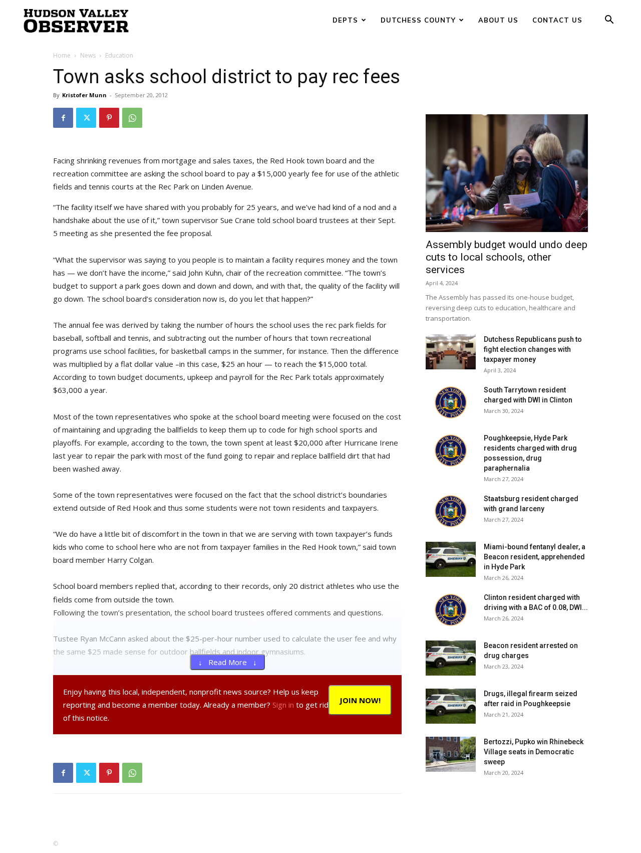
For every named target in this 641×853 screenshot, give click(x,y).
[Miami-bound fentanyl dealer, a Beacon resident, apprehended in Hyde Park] (451, 559)
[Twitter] (86, 118)
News (88, 55)
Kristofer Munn (84, 95)
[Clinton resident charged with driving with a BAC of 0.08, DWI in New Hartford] (451, 609)
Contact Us (557, 20)
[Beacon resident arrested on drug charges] (451, 658)
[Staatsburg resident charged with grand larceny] (451, 511)
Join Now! (360, 700)
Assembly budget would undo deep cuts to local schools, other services (506, 257)
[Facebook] (63, 118)
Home (62, 55)
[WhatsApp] (132, 118)
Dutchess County (418, 20)
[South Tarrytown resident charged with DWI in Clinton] (451, 402)
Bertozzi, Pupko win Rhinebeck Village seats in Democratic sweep (533, 752)
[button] (609, 21)
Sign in (283, 705)
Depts (345, 20)
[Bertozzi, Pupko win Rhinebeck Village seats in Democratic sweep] (451, 754)
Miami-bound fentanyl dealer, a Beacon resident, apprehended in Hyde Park (534, 557)
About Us (498, 20)
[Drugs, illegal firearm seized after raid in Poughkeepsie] (451, 706)
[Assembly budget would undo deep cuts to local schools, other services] (507, 173)
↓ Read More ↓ (227, 662)
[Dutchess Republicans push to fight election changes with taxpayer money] (451, 351)
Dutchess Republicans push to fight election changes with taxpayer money (533, 349)
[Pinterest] (109, 118)
